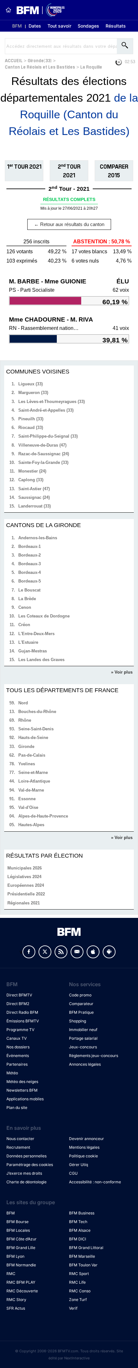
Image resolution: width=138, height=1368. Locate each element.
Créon (24, 624)
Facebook (28, 951)
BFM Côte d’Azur (21, 1239)
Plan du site (16, 1107)
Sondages (88, 26)
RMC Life (77, 1282)
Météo (12, 1072)
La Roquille (91, 66)
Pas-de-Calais (31, 755)
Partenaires (17, 1064)
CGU (73, 1173)
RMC (10, 1273)
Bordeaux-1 (29, 546)
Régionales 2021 (23, 903)
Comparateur (81, 1003)
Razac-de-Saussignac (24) (43, 453)
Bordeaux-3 (29, 563)
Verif (73, 1308)
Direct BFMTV (19, 995)
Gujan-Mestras (32, 651)
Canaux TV (16, 1038)
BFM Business (81, 1213)
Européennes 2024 (25, 885)
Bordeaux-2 (29, 555)
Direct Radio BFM (22, 1012)
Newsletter (77, 951)
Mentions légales (84, 1147)
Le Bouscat (29, 590)
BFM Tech (78, 1221)
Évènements (17, 1055)
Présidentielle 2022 (26, 894)
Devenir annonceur (86, 1138)
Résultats (116, 26)
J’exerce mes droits (24, 1173)
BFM (17, 26)
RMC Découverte (22, 1290)
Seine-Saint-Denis (36, 728)
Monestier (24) (32, 471)
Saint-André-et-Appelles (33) (45, 410)
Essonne (27, 798)
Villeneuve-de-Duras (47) (42, 445)
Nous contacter (20, 1138)
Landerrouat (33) (34, 506)
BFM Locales (18, 1230)
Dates (35, 26)
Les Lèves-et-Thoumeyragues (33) (51, 401)
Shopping (77, 1021)
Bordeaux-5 (29, 581)
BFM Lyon (15, 1256)
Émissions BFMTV (22, 1021)
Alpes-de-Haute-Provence (43, 816)
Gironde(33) (40, 60)
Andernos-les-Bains (37, 537)
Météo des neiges (22, 1081)
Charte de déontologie (26, 1181)
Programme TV (20, 1029)
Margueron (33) (33, 392)
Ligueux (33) (30, 384)
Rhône (24, 720)
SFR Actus (15, 1308)
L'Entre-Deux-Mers (36, 633)
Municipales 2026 (24, 868)
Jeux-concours (83, 1047)
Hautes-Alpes (31, 824)
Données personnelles (26, 1156)
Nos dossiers (18, 1047)
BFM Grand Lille (20, 1247)
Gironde (26, 746)
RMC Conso (80, 1290)
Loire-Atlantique (34, 781)
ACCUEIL (13, 60)
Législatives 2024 (24, 876)
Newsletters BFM (22, 1090)
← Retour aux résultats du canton (69, 224)
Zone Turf (78, 1299)
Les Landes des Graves (41, 659)
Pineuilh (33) (30, 418)
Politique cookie (83, 1156)
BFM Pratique (81, 1012)
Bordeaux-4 (29, 572)
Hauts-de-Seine (33, 737)
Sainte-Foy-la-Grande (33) (43, 462)
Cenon (24, 607)
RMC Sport (79, 1273)
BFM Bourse (17, 1221)
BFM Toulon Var (83, 1265)
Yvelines (26, 763)
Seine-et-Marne (33, 772)
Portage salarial (83, 1038)
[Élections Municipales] (38, 10)
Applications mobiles (25, 1098)
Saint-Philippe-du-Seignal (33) (48, 436)
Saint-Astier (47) (34, 488)
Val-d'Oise (28, 807)
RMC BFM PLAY (20, 1282)
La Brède (27, 598)
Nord (23, 703)
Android (109, 951)
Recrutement (18, 1147)
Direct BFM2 (17, 1003)
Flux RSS (61, 951)
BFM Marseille (82, 1256)
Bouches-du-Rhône (37, 711)
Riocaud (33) (30, 427)
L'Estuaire (28, 642)
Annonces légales (85, 1064)
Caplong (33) (30, 479)
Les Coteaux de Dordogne (44, 616)
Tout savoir (59, 26)
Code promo (80, 995)
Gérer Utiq (78, 1164)
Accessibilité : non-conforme (95, 1181)
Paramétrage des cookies (29, 1164)
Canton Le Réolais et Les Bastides (40, 66)
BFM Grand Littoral (86, 1247)
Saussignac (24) (34, 497)
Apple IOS (93, 951)
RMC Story (16, 1299)
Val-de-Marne (31, 790)
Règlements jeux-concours (93, 1055)
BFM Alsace (80, 1230)
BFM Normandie (21, 1265)
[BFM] (8, 10)
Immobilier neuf (83, 1029)
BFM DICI (77, 1239)
